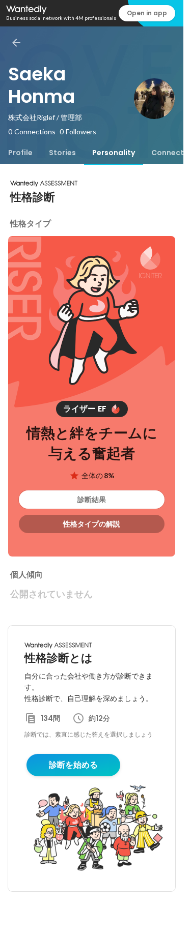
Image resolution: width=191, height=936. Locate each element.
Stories (62, 153)
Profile (20, 153)
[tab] (20, 152)
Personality (113, 153)
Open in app (147, 13)
